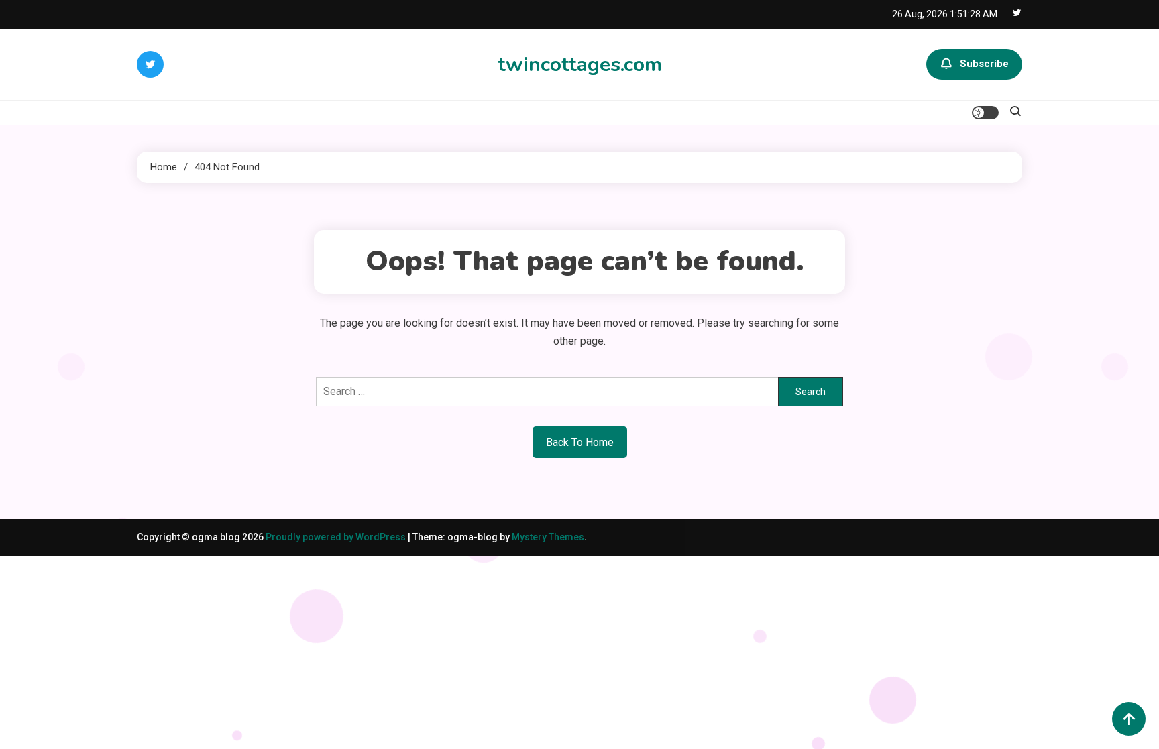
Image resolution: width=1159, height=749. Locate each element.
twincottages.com (580, 64)
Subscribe (984, 64)
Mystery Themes (548, 537)
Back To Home (580, 442)
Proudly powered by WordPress (337, 537)
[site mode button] (985, 112)
